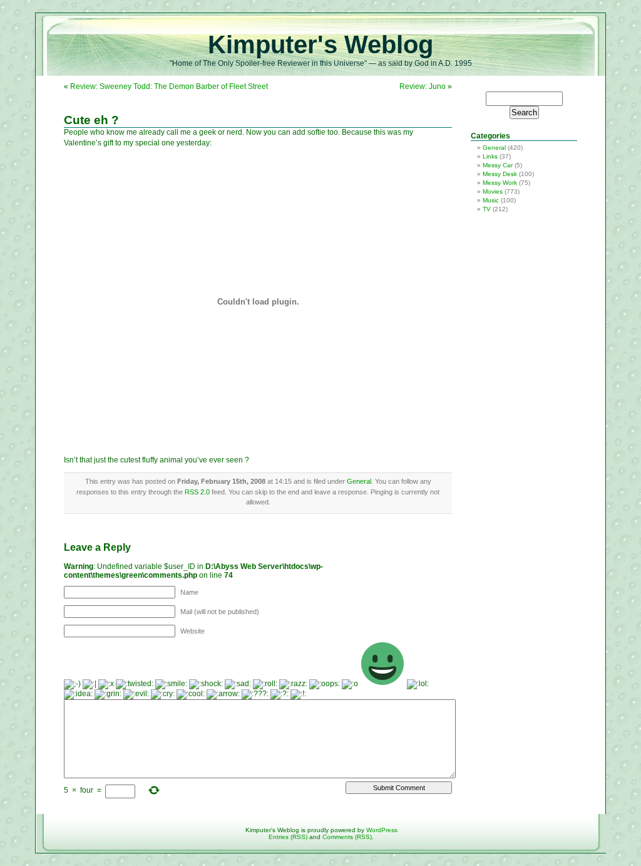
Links (490, 156)
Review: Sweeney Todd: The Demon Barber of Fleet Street (169, 86)
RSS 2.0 (197, 492)
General (359, 481)
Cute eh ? (91, 120)
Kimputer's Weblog (320, 44)
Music (491, 200)
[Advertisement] (505, 232)
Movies (493, 191)
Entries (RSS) (288, 836)
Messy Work (500, 182)
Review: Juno (422, 86)
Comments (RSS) (347, 836)
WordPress (381, 830)
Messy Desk (500, 173)
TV (487, 209)
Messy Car (498, 165)
